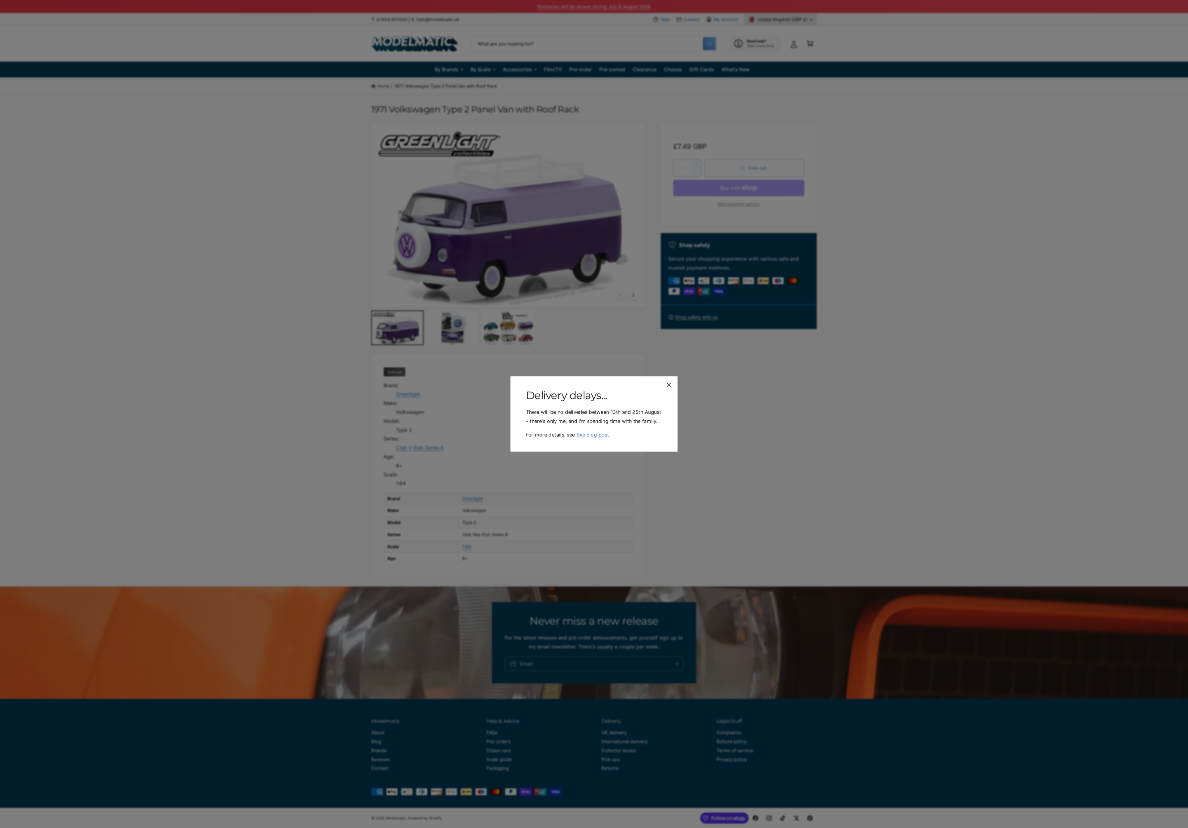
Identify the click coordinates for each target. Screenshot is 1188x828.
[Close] (669, 385)
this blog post (592, 434)
